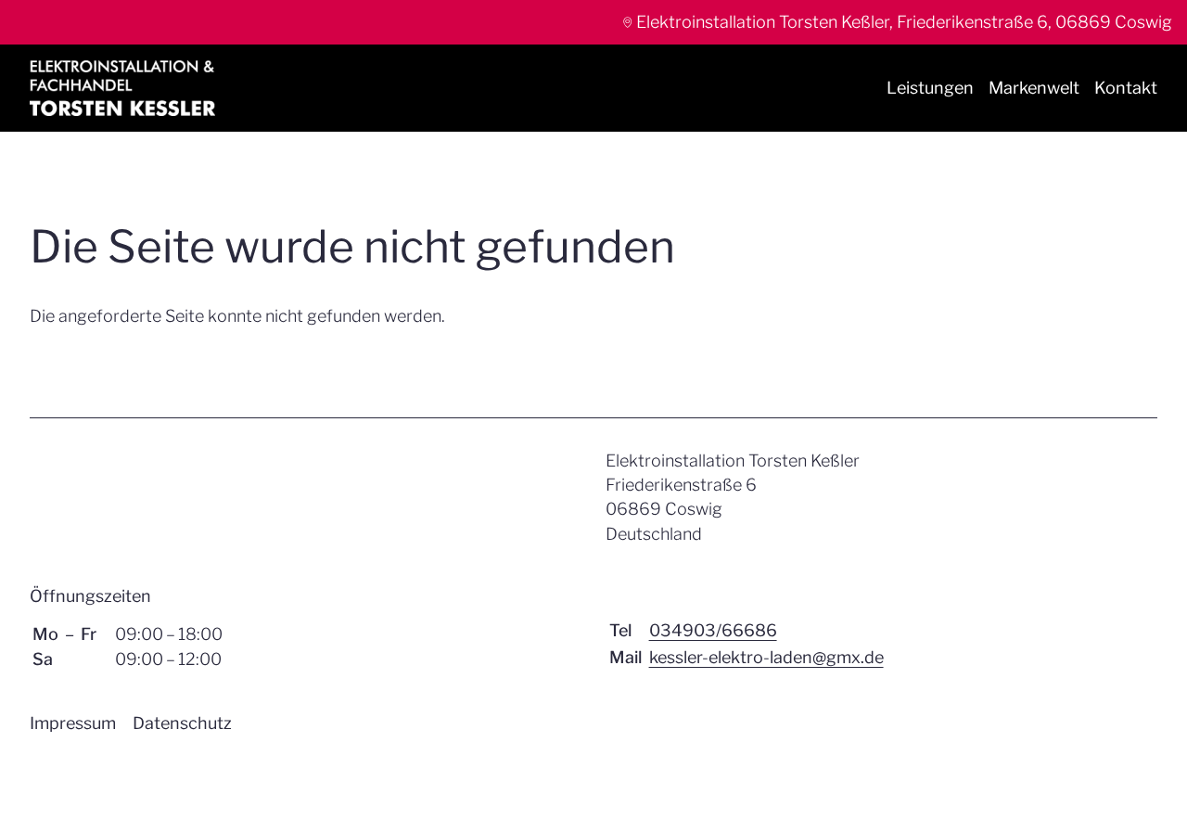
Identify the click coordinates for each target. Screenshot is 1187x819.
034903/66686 (713, 630)
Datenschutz (182, 723)
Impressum (73, 723)
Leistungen (930, 87)
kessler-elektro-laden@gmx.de (766, 657)
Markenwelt (1034, 87)
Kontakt (1125, 87)
